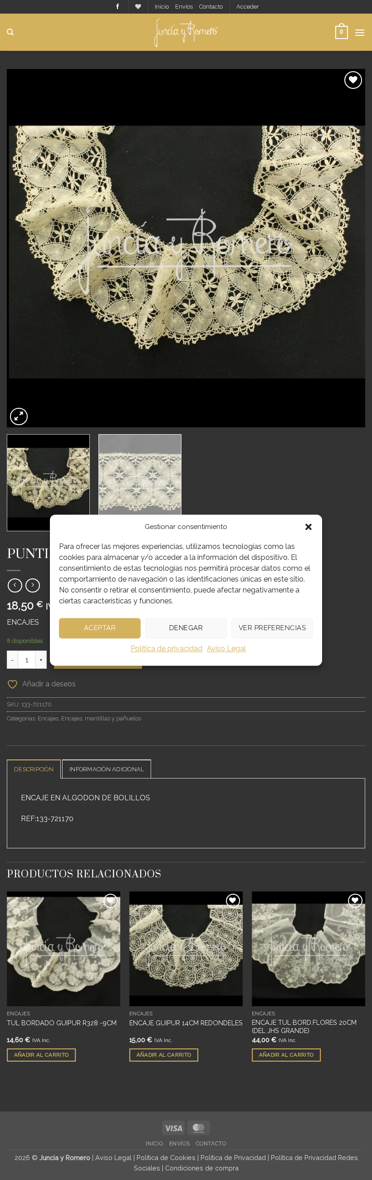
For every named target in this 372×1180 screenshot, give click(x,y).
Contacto (211, 6)
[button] (308, 526)
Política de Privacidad (233, 1157)
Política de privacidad (166, 648)
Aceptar (100, 628)
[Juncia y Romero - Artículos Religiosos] (186, 32)
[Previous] (25, 248)
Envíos (184, 6)
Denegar (186, 628)
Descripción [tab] (34, 769)
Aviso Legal (226, 648)
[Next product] (15, 585)
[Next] (346, 248)
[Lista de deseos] (138, 6)
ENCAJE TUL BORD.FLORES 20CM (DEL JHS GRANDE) (304, 1026)
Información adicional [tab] (106, 769)
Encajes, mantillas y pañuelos (101, 718)
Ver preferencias (272, 628)
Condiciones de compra (202, 1168)
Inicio (162, 6)
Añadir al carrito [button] (41, 1055)
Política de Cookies (166, 1157)
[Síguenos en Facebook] (117, 7)
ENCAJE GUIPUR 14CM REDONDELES (186, 1023)
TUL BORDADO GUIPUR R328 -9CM (62, 1023)
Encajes (48, 718)
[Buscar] (10, 32)
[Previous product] (32, 585)
